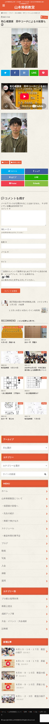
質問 (4, 580)
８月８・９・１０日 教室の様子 (30, 674)
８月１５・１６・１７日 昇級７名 (30, 662)
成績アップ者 (8, 613)
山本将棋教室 (24, 7)
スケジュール (8, 528)
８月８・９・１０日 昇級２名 (30, 686)
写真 (4, 558)
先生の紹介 (9, 513)
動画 (4, 550)
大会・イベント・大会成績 (14, 621)
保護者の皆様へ (11, 505)
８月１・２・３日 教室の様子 (30, 697)
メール (5, 252)
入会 (4, 565)
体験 (4, 573)
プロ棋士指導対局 (10, 598)
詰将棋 (5, 628)
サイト (4, 262)
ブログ (6, 162)
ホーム (5, 491)
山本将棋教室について (12, 498)
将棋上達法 (17, 162)
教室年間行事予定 (12, 535)
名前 (4, 242)
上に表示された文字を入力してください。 (18, 280)
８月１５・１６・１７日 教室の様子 (30, 651)
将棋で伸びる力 (11, 520)
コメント (6, 209)
